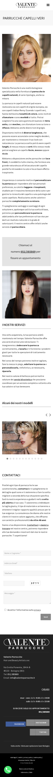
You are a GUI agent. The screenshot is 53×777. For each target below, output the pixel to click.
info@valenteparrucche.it (22, 677)
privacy (37, 609)
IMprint (32, 760)
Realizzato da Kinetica (26, 769)
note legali (13, 757)
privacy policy (28, 757)
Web (30, 772)
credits (20, 757)
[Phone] (8, 770)
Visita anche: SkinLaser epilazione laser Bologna (30, 746)
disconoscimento (23, 760)
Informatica (24, 772)
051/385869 (28, 251)
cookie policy (38, 757)
